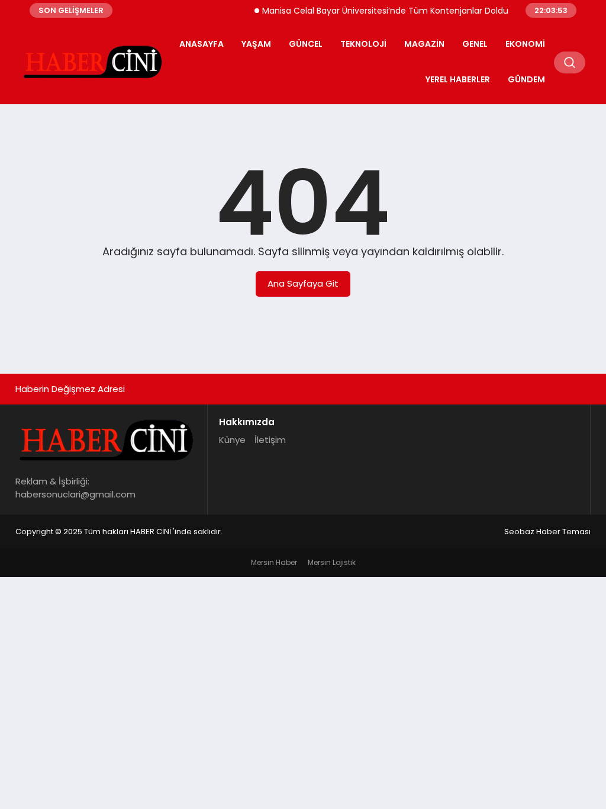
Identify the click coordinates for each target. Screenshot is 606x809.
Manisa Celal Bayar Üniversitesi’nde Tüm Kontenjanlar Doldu (379, 11)
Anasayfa (201, 44)
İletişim (270, 440)
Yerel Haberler (458, 79)
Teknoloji (363, 44)
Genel (475, 44)
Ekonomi (525, 44)
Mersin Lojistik (332, 562)
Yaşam (256, 44)
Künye (232, 440)
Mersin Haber (274, 562)
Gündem (526, 79)
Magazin (424, 44)
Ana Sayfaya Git (303, 283)
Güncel (306, 44)
